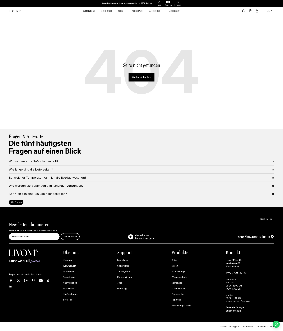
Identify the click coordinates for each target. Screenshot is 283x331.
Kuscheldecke (179, 288)
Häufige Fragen (70, 294)
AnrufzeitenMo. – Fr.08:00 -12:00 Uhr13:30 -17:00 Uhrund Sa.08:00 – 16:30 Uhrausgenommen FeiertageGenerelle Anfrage (238, 293)
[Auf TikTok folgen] (48, 281)
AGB (272, 326)
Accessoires (154, 10)
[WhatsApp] (276, 324)
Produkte (180, 252)
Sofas (120, 10)
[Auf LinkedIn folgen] (11, 286)
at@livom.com (233, 310)
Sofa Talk (67, 299)
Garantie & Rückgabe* (230, 326)
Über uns (71, 252)
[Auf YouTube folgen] (41, 281)
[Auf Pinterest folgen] (33, 281)
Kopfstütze (177, 282)
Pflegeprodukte (179, 277)
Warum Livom (69, 266)
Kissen (175, 266)
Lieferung (122, 288)
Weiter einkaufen (141, 77)
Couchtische (178, 294)
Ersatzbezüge (178, 271)
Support (124, 252)
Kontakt (233, 252)
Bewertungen (69, 277)
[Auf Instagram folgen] (26, 281)
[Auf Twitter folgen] (18, 281)
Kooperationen (124, 277)
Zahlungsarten (124, 271)
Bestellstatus (123, 260)
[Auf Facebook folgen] (11, 281)
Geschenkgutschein (181, 305)
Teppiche (176, 299)
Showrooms (123, 266)
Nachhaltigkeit (70, 282)
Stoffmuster (68, 288)
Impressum (248, 326)
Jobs (119, 282)
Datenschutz (262, 326)
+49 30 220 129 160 (236, 273)
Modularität (68, 271)
